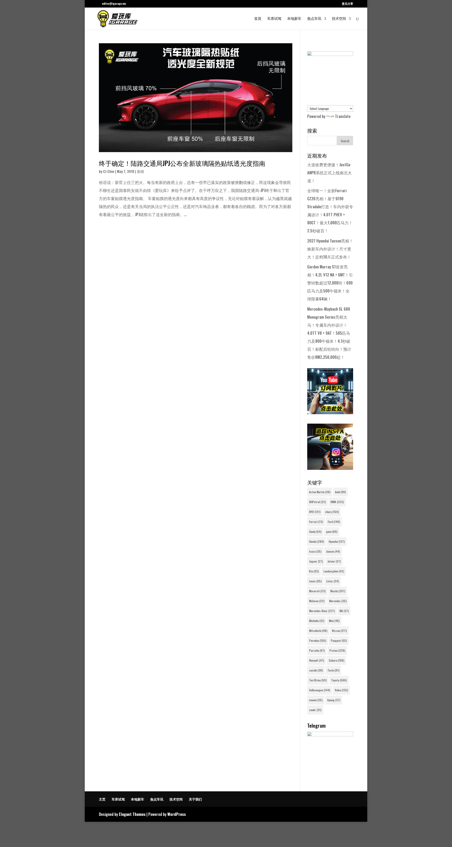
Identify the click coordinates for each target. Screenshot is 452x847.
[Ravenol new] (330, 54)
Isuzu (315, 551)
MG (344, 611)
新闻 (140, 171)
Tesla (333, 670)
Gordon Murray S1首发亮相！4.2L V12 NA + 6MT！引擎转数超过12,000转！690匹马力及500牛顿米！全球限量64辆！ (330, 283)
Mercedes (338, 601)
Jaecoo (333, 551)
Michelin (316, 621)
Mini (334, 621)
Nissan (339, 631)
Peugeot (339, 640)
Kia (314, 571)
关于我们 (195, 799)
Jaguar (316, 561)
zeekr (315, 710)
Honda (316, 541)
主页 (102, 799)
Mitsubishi (318, 631)
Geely (315, 532)
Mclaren (316, 601)
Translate (343, 116)
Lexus (315, 581)
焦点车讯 (314, 19)
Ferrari (316, 522)
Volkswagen (319, 690)
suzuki (316, 670)
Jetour (334, 561)
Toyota (339, 680)
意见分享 (347, 3)
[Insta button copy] (330, 468)
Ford (334, 522)
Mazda (337, 591)
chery (332, 512)
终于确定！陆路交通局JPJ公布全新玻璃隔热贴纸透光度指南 (182, 163)
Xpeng (333, 700)
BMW (337, 502)
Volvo (341, 690)
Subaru (336, 660)
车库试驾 (274, 19)
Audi (340, 492)
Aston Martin (319, 492)
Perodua (317, 640)
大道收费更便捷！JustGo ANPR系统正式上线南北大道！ (329, 173)
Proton (337, 650)
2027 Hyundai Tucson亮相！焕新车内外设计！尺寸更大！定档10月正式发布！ (330, 249)
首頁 (257, 19)
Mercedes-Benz (322, 611)
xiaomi (316, 700)
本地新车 (294, 19)
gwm (331, 532)
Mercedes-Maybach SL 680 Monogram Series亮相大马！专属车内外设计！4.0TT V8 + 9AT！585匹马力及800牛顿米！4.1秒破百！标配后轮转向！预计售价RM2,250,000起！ (329, 333)
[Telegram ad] (330, 735)
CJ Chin (108, 171)
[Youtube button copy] (330, 412)
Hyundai (337, 541)
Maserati (317, 591)
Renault (316, 660)
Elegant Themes (132, 814)
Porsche (317, 650)
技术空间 (339, 19)
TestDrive (318, 680)
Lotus (332, 581)
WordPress (176, 814)
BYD (314, 512)
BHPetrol (317, 502)
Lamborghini (333, 571)
